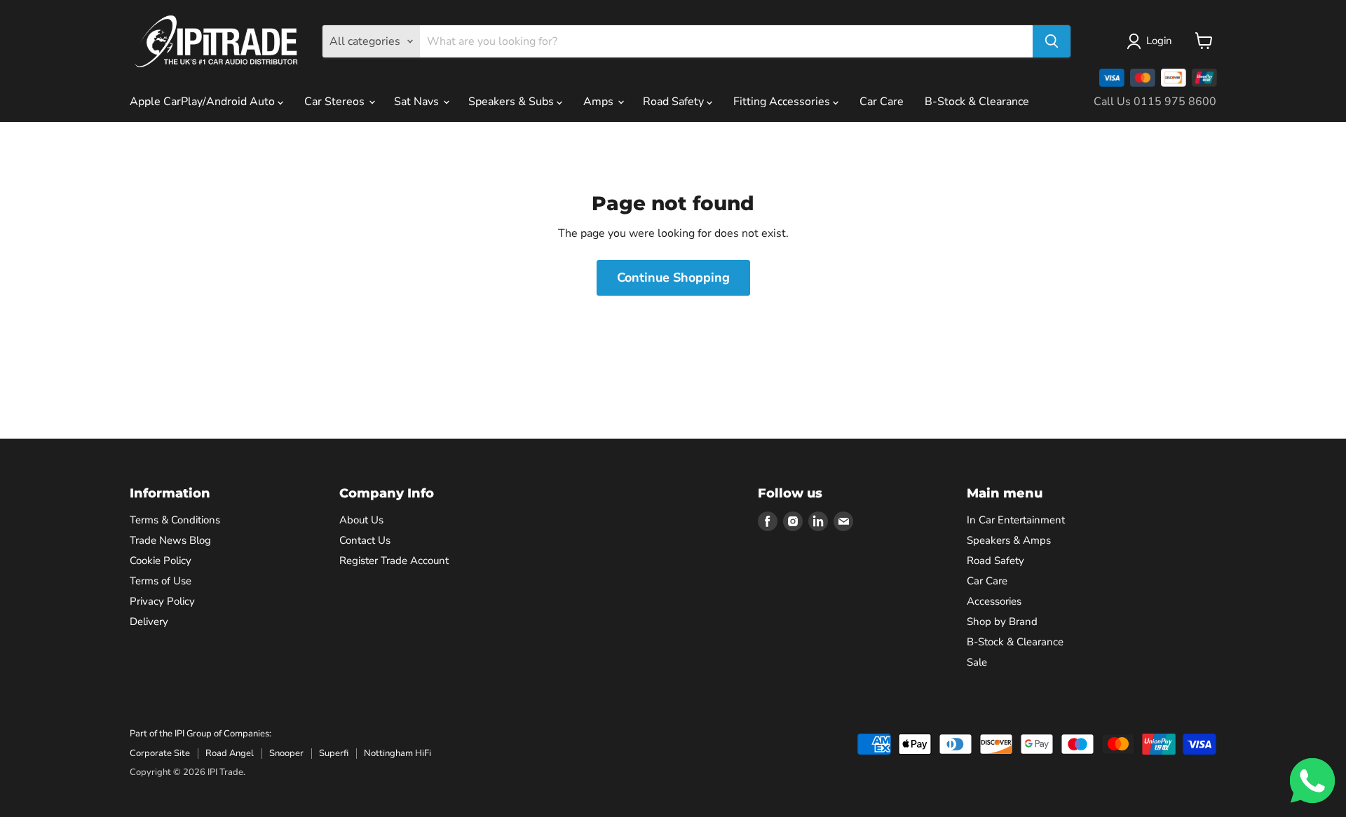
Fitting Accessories (783, 101)
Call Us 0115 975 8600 (1155, 101)
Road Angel (229, 753)
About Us (361, 520)
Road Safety (675, 101)
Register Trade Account (394, 561)
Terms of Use (160, 581)
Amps (599, 101)
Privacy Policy (162, 601)
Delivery (149, 622)
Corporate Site (160, 753)
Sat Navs (418, 101)
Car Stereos (335, 101)
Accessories (994, 601)
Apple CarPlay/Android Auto (204, 101)
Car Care (881, 101)
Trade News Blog (170, 540)
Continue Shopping (673, 277)
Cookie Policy (160, 561)
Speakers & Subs (512, 101)
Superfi (333, 753)
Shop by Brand (1002, 622)
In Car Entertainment (1016, 520)
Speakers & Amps (1009, 540)
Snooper (286, 753)
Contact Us (364, 540)
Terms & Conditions (175, 520)
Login (1159, 41)
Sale (977, 662)
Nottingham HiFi (397, 753)
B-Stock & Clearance (977, 101)
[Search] (1051, 41)
